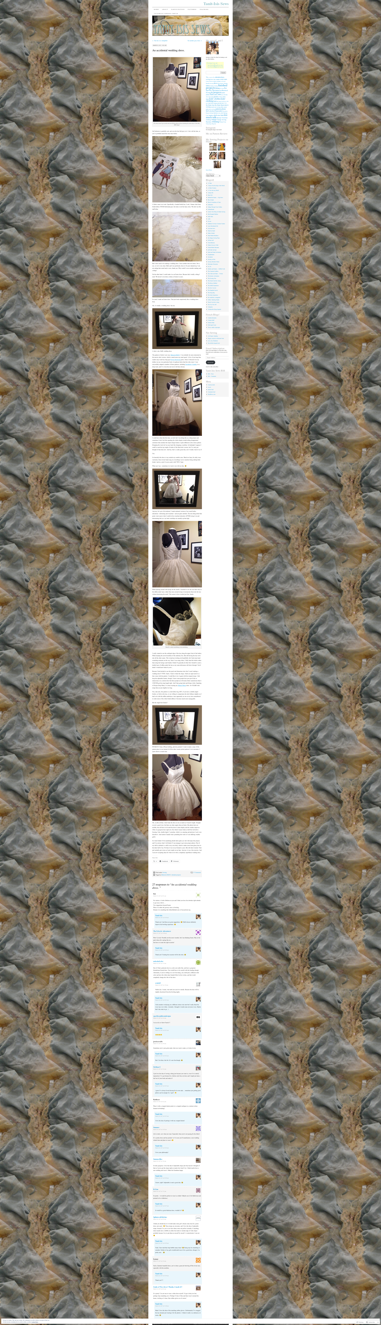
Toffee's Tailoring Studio (213, 300)
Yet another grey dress (195, 41)
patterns (218, 109)
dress (215, 83)
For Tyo (212, 90)
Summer (156, 1127)
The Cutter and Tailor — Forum (215, 273)
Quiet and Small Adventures (214, 252)
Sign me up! (210, 362)
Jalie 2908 (217, 94)
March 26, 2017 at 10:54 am (162, 1148)
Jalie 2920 (223, 94)
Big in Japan (211, 200)
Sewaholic (210, 257)
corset (214, 81)
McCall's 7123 (223, 103)
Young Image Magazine (211, 123)
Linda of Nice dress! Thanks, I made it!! (167, 1287)
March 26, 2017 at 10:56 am (162, 1178)
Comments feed (211, 392)
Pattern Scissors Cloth (213, 245)
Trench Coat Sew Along (213, 302)
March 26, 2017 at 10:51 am (162, 1000)
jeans (216, 96)
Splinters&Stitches (160, 1217)
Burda (212, 79)
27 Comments (197, 872)
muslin (213, 107)
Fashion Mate (211, 322)
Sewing (165, 872)
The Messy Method (212, 283)
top (218, 118)
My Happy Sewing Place (214, 238)
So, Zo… (210, 266)
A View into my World (213, 190)
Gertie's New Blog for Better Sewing (216, 211)
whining (215, 121)
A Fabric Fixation (212, 188)
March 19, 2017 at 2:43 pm (159, 1018)
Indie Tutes (210, 216)
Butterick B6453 (175, 355)
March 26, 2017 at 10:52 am (162, 1055)
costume (218, 81)
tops (220, 118)
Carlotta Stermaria (212, 318)
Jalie (212, 94)
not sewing (217, 107)
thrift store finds (219, 115)
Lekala (215, 103)
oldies (222, 107)
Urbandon (210, 307)
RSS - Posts (211, 374)
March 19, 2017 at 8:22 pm (159, 1101)
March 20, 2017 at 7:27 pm (159, 1191)
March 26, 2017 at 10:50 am (162, 950)
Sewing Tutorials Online (213, 261)
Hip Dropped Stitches (213, 214)
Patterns (192, 9)
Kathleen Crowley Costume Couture (216, 223)
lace (207, 103)
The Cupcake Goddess (213, 271)
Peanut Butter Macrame (213, 247)
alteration (218, 77)
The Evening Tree (212, 278)
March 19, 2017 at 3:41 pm (159, 1069)
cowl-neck (223, 81)
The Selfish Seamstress (213, 285)
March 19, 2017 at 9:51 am (159, 896)
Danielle (208, 83)
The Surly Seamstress (213, 295)
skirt (222, 113)
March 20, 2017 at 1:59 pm (161, 985)
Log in (209, 387)
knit (215, 101)
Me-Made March (219, 105)
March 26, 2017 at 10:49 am (162, 917)
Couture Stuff (211, 320)
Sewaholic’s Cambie (191, 364)
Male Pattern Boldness (213, 235)
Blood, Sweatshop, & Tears (214, 202)
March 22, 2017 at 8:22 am (159, 1289)
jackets (208, 94)
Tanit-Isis (158, 915)
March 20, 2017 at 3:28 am (159, 1161)
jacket (223, 93)
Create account (211, 385)
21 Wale (210, 183)
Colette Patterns (209, 81)
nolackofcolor (158, 961)
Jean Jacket (211, 97)
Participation (178, 9)
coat (221, 79)
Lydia (218, 103)
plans (224, 108)
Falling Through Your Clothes (215, 207)
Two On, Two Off (212, 304)
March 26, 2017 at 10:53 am (162, 1086)
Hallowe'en (218, 90)
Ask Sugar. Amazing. (213, 336)
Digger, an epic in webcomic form (216, 338)
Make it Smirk (211, 233)
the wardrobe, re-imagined (214, 297)
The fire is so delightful (159, 41)
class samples (216, 79)
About (165, 9)
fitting (217, 88)
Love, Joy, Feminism (213, 340)
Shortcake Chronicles (213, 264)
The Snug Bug (211, 292)
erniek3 (158, 983)
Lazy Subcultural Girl (213, 226)
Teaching (204, 9)
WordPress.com (211, 394)
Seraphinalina (211, 254)
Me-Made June (210, 105)
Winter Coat (222, 122)
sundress (211, 115)
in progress (216, 92)
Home (156, 9)
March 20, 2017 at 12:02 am (160, 1129)
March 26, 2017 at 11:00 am (162, 1306)
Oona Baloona (211, 242)
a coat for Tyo (211, 77)
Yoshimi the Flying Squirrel (214, 309)
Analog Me (210, 192)
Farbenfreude (211, 209)
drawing (211, 83)
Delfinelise (210, 204)
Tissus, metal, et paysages (214, 327)
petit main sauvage (212, 250)
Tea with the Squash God (214, 343)
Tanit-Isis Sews (216, 3)
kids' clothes (215, 98)
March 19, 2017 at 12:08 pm (160, 933)
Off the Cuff (211, 240)
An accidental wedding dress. (169, 50)
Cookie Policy (35, 1322)
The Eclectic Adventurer (162, 931)
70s (207, 77)
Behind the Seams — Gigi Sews (215, 197)
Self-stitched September (214, 111)
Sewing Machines (214, 113)
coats (225, 79)
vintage (213, 119)
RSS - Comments (212, 376)
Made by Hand (211, 231)
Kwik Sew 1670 (225, 101)
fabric (208, 85)
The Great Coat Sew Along (214, 280)
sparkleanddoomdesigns (162, 1016)
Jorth (209, 219)
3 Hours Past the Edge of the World (216, 185)
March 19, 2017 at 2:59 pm (159, 1043)
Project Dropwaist (175, 360)
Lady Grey (210, 103)
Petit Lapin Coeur (212, 325)
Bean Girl (210, 195)
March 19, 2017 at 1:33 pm (159, 963)
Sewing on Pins (211, 259)
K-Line (155, 1189)
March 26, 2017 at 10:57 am (162, 1206)
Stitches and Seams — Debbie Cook (216, 269)
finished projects (176, 875)
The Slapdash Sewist (213, 290)
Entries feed (210, 389)
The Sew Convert (212, 288)
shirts (219, 113)
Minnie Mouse (182, 685)
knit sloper (219, 101)
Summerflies (157, 1159)
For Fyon (222, 88)
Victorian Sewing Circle (166, 13)
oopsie (225, 107)
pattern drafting (212, 109)
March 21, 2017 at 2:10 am (159, 1261)
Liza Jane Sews (211, 228)
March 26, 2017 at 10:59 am (162, 1243)
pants (207, 109)
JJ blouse (220, 97)
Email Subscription (215, 348)
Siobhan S (156, 1067)
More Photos (209, 170)
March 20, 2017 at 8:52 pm (159, 1219)
